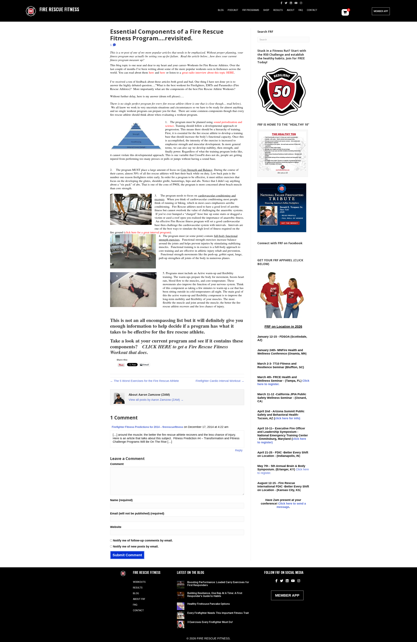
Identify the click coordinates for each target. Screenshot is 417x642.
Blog (221, 10)
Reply (239, 450)
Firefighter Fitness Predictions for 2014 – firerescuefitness (147, 427)
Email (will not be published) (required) (137, 513)
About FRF (139, 599)
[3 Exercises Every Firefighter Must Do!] (180, 624)
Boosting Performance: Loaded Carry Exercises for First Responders (218, 584)
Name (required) (121, 500)
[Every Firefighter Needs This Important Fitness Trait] (180, 615)
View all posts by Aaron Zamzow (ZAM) (156, 399)
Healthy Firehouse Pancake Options (208, 603)
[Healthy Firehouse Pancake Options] (180, 606)
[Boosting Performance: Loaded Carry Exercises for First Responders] (180, 584)
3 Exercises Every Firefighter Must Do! (210, 622)
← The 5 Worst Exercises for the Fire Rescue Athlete (144, 380)
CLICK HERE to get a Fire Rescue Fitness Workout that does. (169, 349)
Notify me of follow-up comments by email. (143, 540)
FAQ (301, 10)
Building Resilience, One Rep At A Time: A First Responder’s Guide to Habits (214, 595)
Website (115, 527)
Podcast (233, 10)
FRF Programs (250, 10)
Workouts (139, 582)
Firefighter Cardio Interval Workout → (220, 380)
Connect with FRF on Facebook (279, 243)
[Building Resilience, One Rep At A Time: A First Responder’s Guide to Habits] (180, 595)
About (291, 10)
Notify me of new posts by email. (135, 546)
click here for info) (287, 418)
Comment (117, 464)
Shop (266, 10)
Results (278, 10)
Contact (312, 10)
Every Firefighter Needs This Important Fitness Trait (218, 613)
